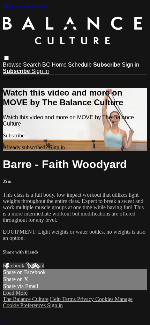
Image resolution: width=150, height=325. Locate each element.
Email (37, 266)
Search (32, 65)
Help (56, 299)
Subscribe (13, 135)
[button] (6, 58)
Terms (69, 299)
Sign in (130, 65)
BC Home (54, 65)
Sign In (40, 71)
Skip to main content (25, 6)
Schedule (80, 65)
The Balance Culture (25, 299)
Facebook (14, 266)
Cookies (105, 299)
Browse (13, 65)
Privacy (86, 299)
